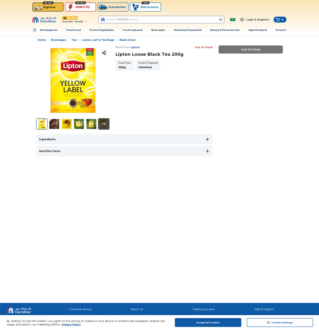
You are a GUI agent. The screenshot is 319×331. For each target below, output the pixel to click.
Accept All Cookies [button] (208, 322)
